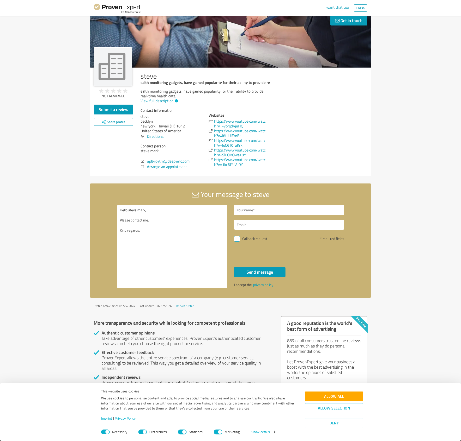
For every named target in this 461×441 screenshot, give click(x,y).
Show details (260, 432)
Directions (155, 136)
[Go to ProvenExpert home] (117, 9)
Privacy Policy (125, 418)
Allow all (334, 396)
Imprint (106, 418)
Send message (260, 272)
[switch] (142, 431)
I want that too (336, 7)
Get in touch (351, 20)
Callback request (254, 238)
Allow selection (334, 408)
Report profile (185, 306)
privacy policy (263, 284)
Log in (360, 8)
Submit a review (113, 109)
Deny (334, 423)
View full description (157, 100)
